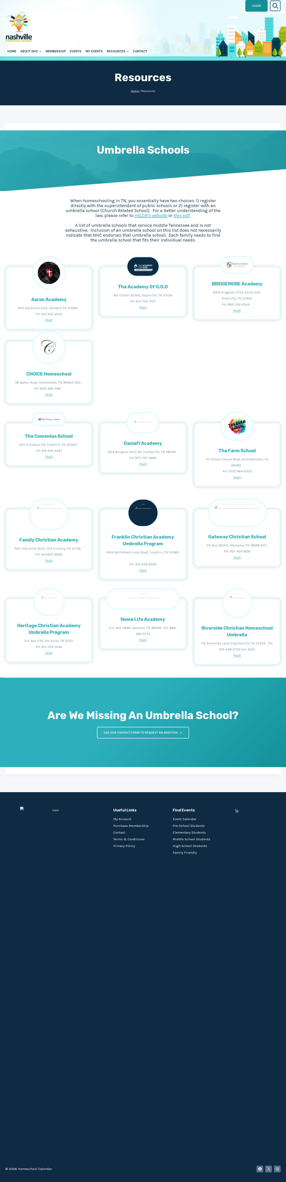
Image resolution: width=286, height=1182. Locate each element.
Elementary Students (189, 832)
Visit (49, 320)
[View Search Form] (275, 5)
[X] (268, 1169)
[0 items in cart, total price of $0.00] (236, 811)
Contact (140, 51)
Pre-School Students (189, 826)
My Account (122, 819)
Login (256, 6)
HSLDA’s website (151, 215)
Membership (56, 51)
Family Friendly (185, 853)
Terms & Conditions (129, 839)
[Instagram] (277, 1169)
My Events (94, 51)
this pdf (182, 215)
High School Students (190, 846)
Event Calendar (184, 819)
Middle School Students (191, 839)
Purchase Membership (131, 826)
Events (76, 51)
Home (11, 51)
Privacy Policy (124, 846)
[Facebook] (260, 1169)
